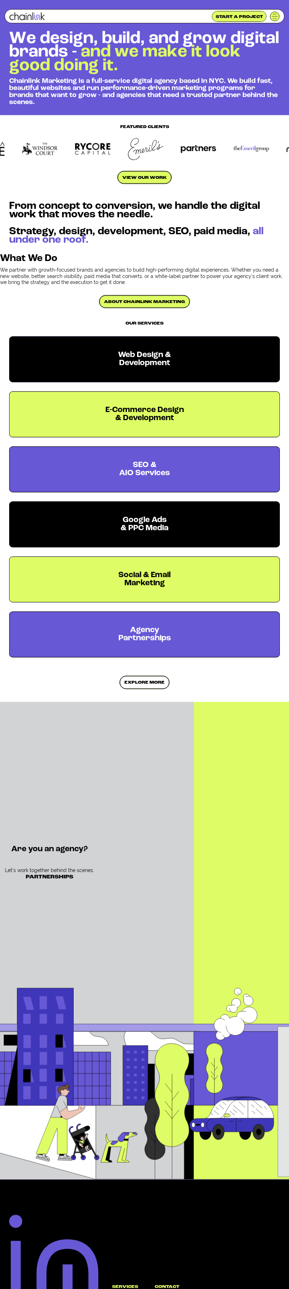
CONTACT (167, 1287)
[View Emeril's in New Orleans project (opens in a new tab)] (155, 149)
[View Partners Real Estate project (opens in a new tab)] (208, 149)
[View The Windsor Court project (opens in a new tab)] (49, 149)
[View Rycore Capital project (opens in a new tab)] (102, 149)
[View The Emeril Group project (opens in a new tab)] (260, 149)
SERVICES (125, 1287)
